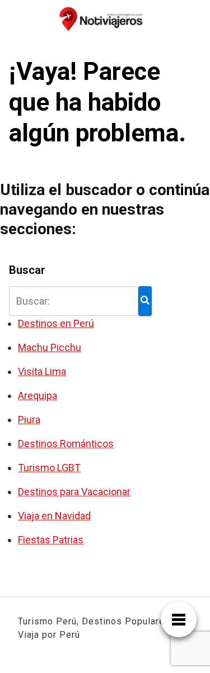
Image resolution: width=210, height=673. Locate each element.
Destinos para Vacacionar (74, 491)
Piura (29, 419)
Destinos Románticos (66, 443)
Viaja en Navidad (54, 516)
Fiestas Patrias (50, 540)
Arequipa (37, 395)
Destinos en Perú (56, 323)
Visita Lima (42, 371)
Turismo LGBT (49, 467)
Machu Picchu (49, 347)
